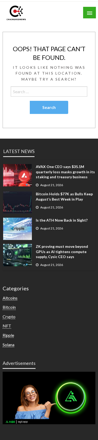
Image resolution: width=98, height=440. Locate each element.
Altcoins (10, 297)
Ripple (8, 335)
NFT (7, 325)
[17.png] (49, 397)
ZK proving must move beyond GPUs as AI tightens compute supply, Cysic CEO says (62, 251)
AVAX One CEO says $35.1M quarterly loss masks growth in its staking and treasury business (65, 171)
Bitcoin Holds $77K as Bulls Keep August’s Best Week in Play (64, 196)
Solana (8, 344)
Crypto (9, 316)
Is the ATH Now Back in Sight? (62, 220)
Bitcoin (9, 307)
